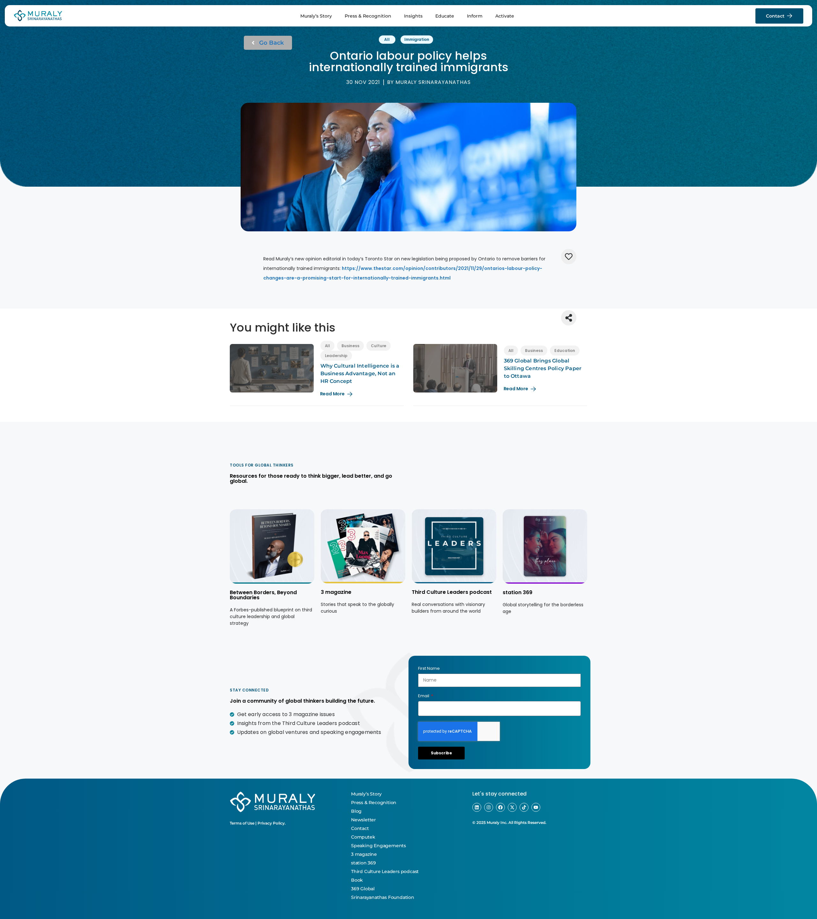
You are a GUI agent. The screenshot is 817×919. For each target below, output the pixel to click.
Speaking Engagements (378, 845)
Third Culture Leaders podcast (452, 592)
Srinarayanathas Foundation (382, 897)
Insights (413, 16)
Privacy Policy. (272, 823)
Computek (363, 837)
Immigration (416, 39)
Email (424, 696)
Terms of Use (242, 823)
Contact (360, 828)
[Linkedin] (476, 807)
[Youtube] (535, 807)
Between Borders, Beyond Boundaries (263, 595)
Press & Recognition (368, 16)
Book (357, 880)
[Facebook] (500, 807)
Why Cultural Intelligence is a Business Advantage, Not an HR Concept (360, 373)
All (387, 39)
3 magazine (336, 592)
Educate (444, 16)
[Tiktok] (524, 807)
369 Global (363, 888)
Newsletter (363, 819)
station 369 (517, 592)
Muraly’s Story (316, 16)
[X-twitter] (512, 807)
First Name (429, 668)
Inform (475, 16)
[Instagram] (488, 807)
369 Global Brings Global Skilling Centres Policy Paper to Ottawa (543, 368)
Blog (356, 811)
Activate (504, 16)
